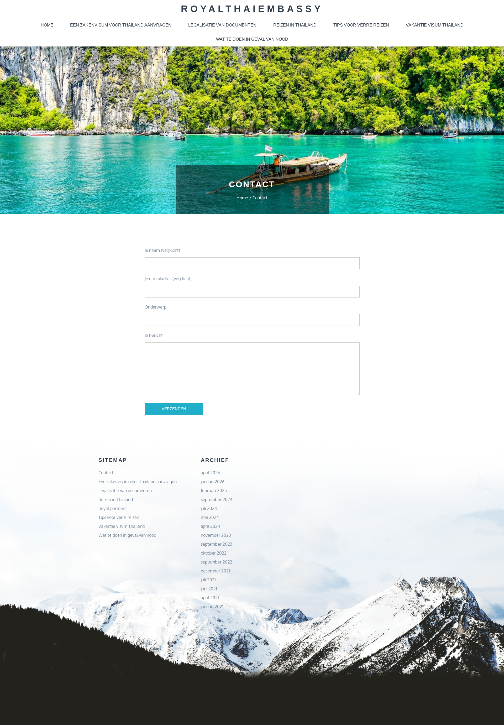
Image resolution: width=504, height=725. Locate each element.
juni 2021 (209, 588)
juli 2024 (209, 508)
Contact (105, 472)
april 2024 (210, 526)
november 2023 (216, 535)
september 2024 (216, 499)
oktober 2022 (214, 553)
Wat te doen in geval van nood (252, 39)
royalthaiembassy (252, 8)
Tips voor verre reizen (361, 25)
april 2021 (210, 597)
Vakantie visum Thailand (435, 25)
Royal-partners (112, 508)
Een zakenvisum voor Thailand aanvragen (120, 25)
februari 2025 (214, 490)
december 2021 (215, 570)
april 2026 (210, 472)
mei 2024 (210, 517)
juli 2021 (208, 579)
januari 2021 (212, 606)
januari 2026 (212, 481)
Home (47, 25)
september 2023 (216, 544)
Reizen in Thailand (295, 25)
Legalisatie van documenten (222, 25)
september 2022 (216, 562)
